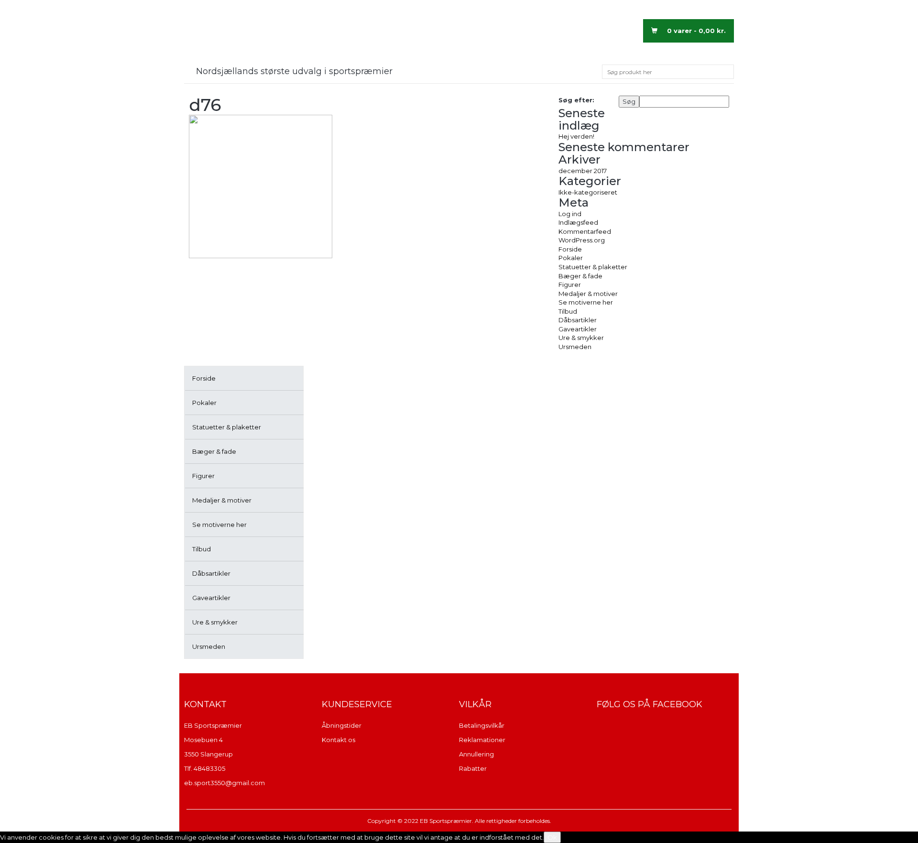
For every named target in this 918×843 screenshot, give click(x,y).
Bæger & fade (214, 451)
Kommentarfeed (584, 231)
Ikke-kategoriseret (587, 192)
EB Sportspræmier (213, 725)
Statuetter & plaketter (226, 427)
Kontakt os (338, 740)
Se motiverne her (219, 524)
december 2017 (582, 171)
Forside (204, 378)
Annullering (476, 754)
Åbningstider (341, 725)
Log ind (569, 214)
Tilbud (201, 549)
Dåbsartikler (211, 573)
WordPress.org (581, 240)
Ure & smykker (215, 622)
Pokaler (204, 402)
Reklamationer (482, 740)
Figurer (203, 476)
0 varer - (696, 30)
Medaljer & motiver (221, 500)
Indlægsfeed (578, 222)
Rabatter (473, 768)
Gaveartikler (211, 598)
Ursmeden (208, 646)
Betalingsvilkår (481, 725)
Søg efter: (576, 100)
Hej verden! (576, 136)
